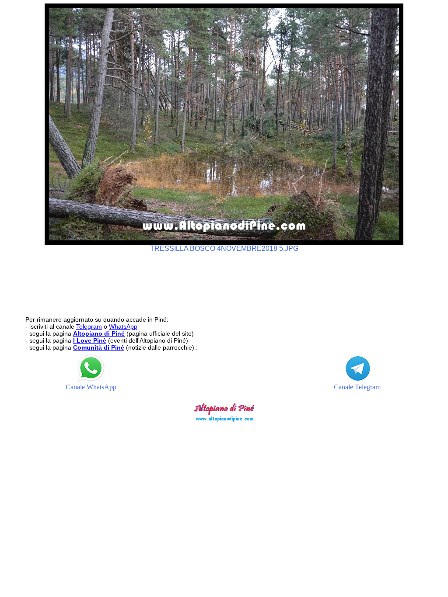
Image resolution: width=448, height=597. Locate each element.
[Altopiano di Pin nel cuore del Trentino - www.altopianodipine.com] (224, 419)
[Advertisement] (224, 280)
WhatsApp (123, 326)
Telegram (89, 326)
